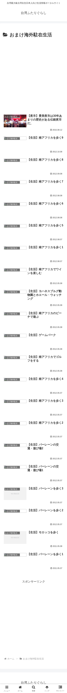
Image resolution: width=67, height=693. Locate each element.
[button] (60, 525)
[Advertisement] (33, 74)
